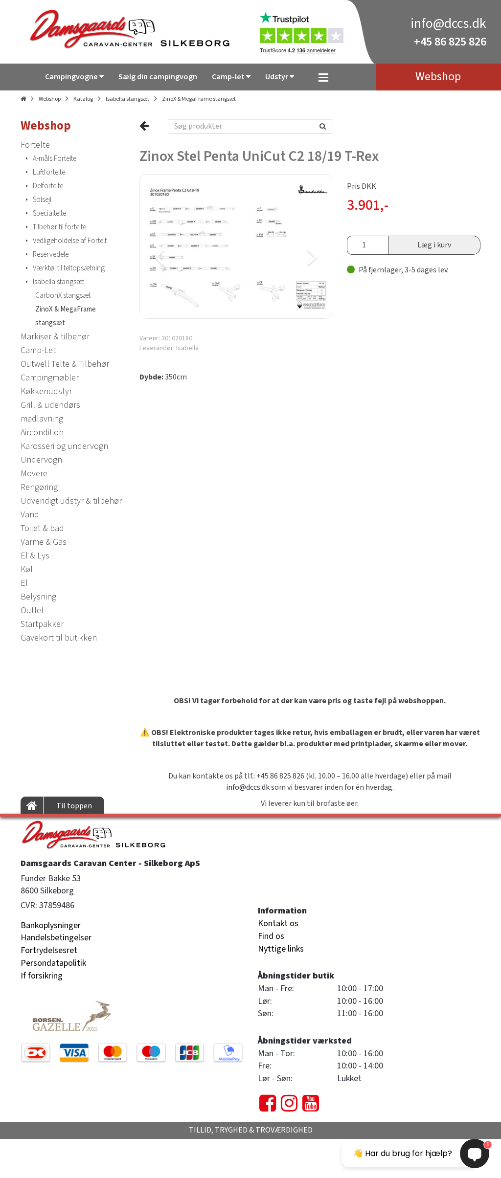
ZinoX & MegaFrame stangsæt (199, 99)
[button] (187, 246)
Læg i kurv (434, 245)
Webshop (50, 99)
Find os (271, 936)
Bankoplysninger (51, 925)
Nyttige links (281, 949)
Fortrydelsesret (49, 950)
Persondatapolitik (53, 963)
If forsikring (42, 976)
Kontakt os (278, 923)
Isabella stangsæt (127, 99)
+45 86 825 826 (450, 41)
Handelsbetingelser (56, 938)
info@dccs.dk (448, 23)
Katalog (83, 99)
